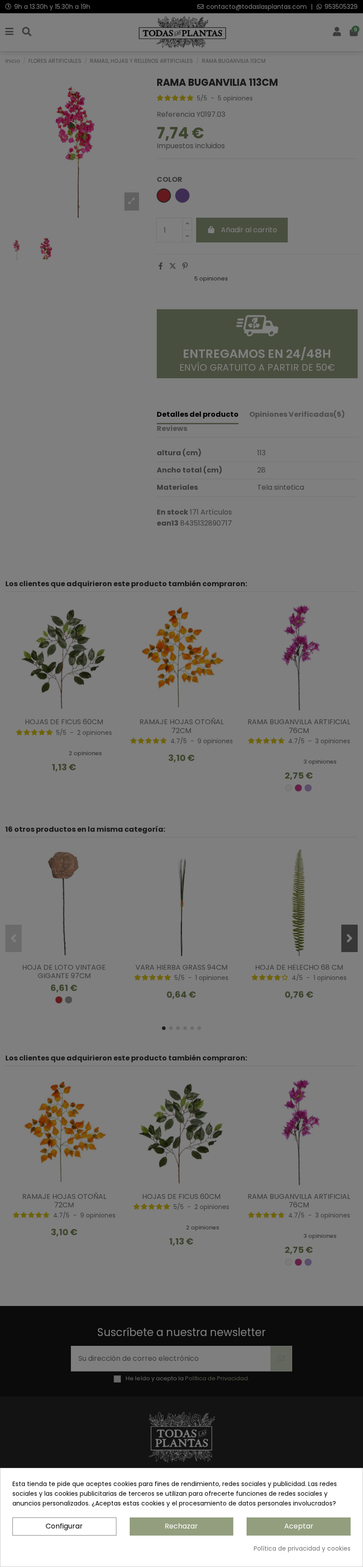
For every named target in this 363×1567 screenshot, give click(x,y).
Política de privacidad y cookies (302, 1548)
